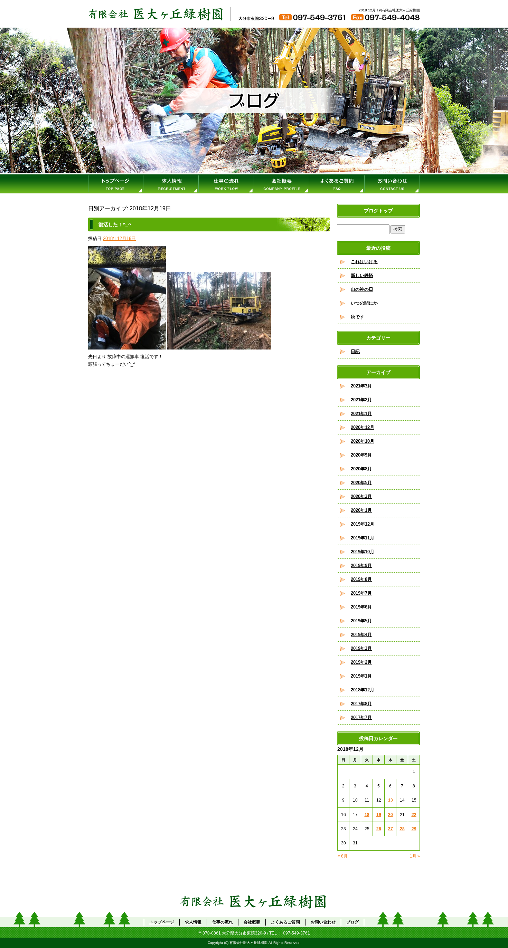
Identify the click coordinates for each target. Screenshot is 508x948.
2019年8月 (361, 579)
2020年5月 (361, 482)
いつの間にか (364, 303)
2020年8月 (361, 468)
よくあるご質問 (337, 183)
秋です (357, 316)
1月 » (415, 856)
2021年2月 (361, 399)
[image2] (219, 345)
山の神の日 (362, 289)
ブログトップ (378, 210)
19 (378, 814)
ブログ (352, 922)
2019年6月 (361, 607)
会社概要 (281, 183)
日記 (355, 351)
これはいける (364, 261)
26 (378, 828)
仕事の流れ (226, 183)
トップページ (115, 183)
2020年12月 (362, 427)
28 (402, 828)
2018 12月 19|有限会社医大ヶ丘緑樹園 (389, 10)
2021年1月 (361, 413)
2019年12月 (362, 524)
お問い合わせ (392, 183)
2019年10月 (362, 551)
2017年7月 (361, 717)
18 (367, 814)
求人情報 (171, 183)
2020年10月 (362, 441)
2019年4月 (361, 634)
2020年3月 (361, 496)
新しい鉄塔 (362, 275)
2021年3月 (361, 386)
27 (390, 828)
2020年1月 (361, 510)
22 (414, 814)
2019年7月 (361, 593)
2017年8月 (361, 703)
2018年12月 (362, 689)
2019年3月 (361, 648)
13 (390, 800)
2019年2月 (361, 662)
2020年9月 (361, 455)
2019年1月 (361, 676)
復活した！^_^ (114, 224)
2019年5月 (361, 620)
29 (414, 828)
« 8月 (343, 856)
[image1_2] (127, 345)
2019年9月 (361, 565)
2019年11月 (362, 537)
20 (390, 814)
